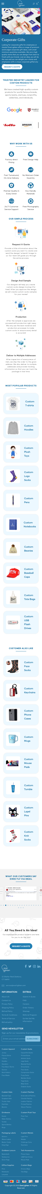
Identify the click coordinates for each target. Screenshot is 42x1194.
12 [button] (26, 905)
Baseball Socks (26, 1064)
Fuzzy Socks (25, 1075)
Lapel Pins (24, 1136)
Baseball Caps (6, 1096)
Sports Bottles (6, 1124)
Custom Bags (26, 1165)
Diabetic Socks (26, 1086)
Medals (23, 1139)
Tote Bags (24, 1172)
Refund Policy (7, 1011)
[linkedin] (38, 966)
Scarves (4, 1070)
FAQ (24, 1000)
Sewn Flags (5, 1160)
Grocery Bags (25, 1169)
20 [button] (21, 907)
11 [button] (24, 905)
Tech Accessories (27, 1150)
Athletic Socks (25, 1058)
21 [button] (23, 907)
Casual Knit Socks (27, 1053)
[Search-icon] (33, 3)
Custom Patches (27, 1092)
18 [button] (40, 905)
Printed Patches (26, 1104)
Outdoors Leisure (8, 1150)
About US (5, 997)
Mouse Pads (25, 1160)
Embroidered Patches (28, 1096)
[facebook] (26, 966)
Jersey (4, 1053)
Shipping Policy (8, 1008)
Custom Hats (7, 1092)
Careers (26, 1004)
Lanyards (5, 1174)
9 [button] (19, 905)
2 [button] (3, 905)
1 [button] (1, 905)
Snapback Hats (7, 1098)
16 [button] (36, 905)
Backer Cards (6, 1142)
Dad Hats (5, 1104)
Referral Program (30, 1015)
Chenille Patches (26, 1098)
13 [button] (29, 905)
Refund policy (7, 1022)
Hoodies (4, 1061)
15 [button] (33, 905)
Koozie (4, 1116)
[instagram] (34, 966)
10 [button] (22, 905)
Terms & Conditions (9, 1015)
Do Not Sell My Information (29, 1020)
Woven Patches (26, 1107)
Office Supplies (8, 1165)
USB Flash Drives (27, 1157)
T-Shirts (4, 1058)
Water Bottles (6, 1119)
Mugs (3, 1127)
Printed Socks (25, 1055)
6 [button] (12, 905)
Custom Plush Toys (28, 1112)
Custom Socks (26, 1049)
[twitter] (29, 966)
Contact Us (6, 1000)
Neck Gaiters (6, 1072)
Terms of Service (8, 1018)
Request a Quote (21, 946)
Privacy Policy (7, 1004)
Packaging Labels (9, 1133)
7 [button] (15, 905)
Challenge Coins (26, 1142)
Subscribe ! (33, 1039)
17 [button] (38, 905)
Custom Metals (27, 1133)
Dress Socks (25, 1067)
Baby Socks (24, 1084)
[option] (21, 110)
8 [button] (17, 905)
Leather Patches (26, 1101)
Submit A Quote (29, 997)
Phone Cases (25, 1154)
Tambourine (6, 1157)
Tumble (4, 1122)
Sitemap (26, 1011)
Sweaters (5, 1064)
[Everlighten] (6, 970)
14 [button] (31, 905)
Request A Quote (12, 67)
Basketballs (5, 1154)
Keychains (24, 1145)
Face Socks (24, 1070)
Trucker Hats (6, 1101)
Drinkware (6, 1112)
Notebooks (5, 1172)
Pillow (23, 1119)
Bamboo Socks (26, 1078)
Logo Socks (24, 1061)
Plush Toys (24, 1116)
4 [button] (8, 905)
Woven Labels (6, 1139)
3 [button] (5, 905)
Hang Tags (5, 1145)
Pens (3, 1169)
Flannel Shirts (6, 1055)
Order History (28, 1008)
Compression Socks (27, 1072)
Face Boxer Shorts (8, 1067)
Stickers (4, 1136)
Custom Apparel (8, 1049)
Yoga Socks (24, 1081)
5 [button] (10, 905)
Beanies (4, 1107)
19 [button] (18, 907)
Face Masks (6, 1075)
